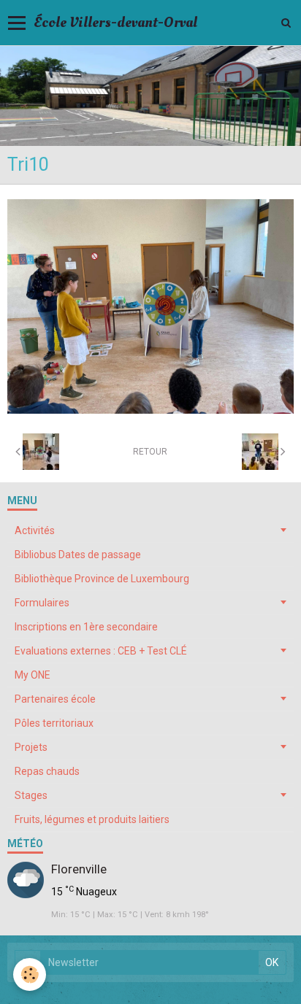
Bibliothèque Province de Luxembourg (102, 578)
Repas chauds (47, 771)
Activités (35, 530)
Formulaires (42, 603)
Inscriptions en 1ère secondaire (86, 627)
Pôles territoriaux (54, 723)
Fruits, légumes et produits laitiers (92, 819)
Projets (31, 747)
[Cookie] (29, 974)
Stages (31, 795)
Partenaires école (55, 699)
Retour (150, 452)
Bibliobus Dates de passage (78, 554)
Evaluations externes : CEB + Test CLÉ (101, 651)
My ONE (32, 675)
